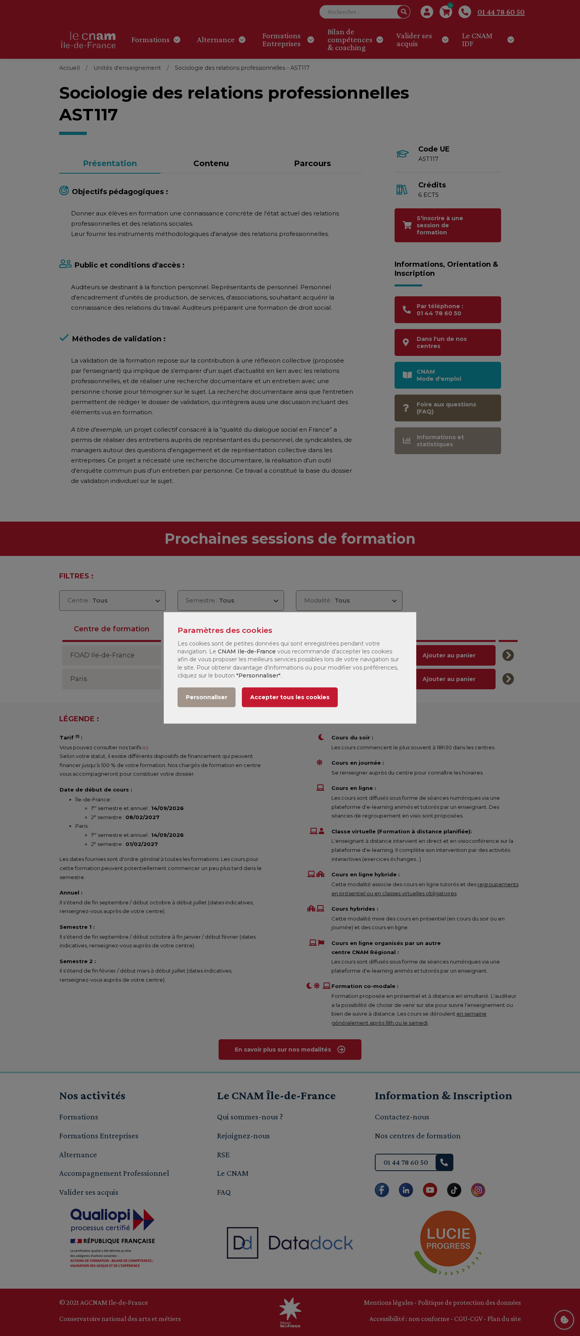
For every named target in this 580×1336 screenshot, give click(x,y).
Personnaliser (206, 697)
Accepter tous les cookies (289, 697)
